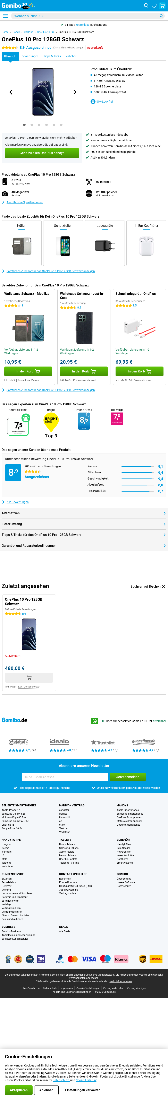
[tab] (24, 125)
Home (5, 32)
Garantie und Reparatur (14, 897)
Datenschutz (124, 886)
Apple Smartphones (128, 810)
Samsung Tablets (68, 848)
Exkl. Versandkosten (140, 380)
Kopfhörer (122, 859)
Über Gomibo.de (31, 988)
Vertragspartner (68, 893)
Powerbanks (124, 851)
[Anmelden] (146, 6)
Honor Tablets (67, 844)
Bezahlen (7, 878)
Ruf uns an (65, 878)
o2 (60, 821)
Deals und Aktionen (12, 919)
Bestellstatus (9, 882)
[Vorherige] (11, 92)
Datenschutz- (61, 1080)
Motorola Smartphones (129, 821)
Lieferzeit (6, 886)
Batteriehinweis (10, 900)
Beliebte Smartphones (19, 805)
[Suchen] (161, 16)
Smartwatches (125, 862)
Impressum (66, 988)
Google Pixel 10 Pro (12, 828)
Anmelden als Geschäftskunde (18, 935)
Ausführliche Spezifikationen (25, 202)
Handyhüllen (124, 844)
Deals (63, 926)
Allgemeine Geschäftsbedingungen (72, 991)
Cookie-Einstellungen (88, 988)
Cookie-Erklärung (87, 1080)
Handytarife (11, 839)
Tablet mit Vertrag (69, 862)
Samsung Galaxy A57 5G (15, 821)
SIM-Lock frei (104, 101)
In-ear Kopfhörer (126, 855)
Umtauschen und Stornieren (17, 893)
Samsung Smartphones (130, 813)
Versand (6, 889)
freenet (63, 813)
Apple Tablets (66, 851)
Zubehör (123, 839)
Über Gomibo (124, 878)
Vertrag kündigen (11, 908)
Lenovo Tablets (67, 855)
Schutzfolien (124, 848)
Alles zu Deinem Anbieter (15, 915)
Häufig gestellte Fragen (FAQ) (75, 886)
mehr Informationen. (121, 981)
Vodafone (64, 832)
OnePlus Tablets (68, 859)
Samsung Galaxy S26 (13, 813)
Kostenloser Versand (28, 380)
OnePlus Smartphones (129, 817)
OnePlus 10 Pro (45, 32)
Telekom (63, 828)
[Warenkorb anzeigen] (162, 6)
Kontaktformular (68, 882)
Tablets (65, 839)
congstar (64, 810)
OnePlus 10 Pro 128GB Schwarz (76, 32)
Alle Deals (64, 931)
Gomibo (122, 874)
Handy (16, 32)
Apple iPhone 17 (11, 810)
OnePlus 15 (8, 824)
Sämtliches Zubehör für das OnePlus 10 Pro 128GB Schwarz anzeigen (51, 271)
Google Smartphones (128, 824)
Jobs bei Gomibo (68, 889)
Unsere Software (126, 882)
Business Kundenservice (15, 938)
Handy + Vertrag (72, 805)
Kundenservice (13, 874)
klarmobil (64, 817)
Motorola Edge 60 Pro (14, 817)
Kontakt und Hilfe (73, 874)
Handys (122, 805)
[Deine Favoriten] (154, 6)
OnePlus (28, 32)
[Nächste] (74, 92)
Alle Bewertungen (18, 502)
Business (8, 926)
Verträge (6, 904)
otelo (62, 824)
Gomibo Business (11, 931)
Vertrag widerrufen (12, 911)
